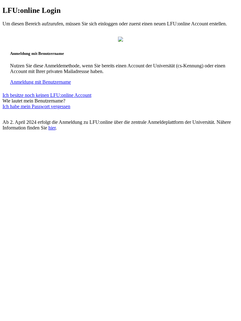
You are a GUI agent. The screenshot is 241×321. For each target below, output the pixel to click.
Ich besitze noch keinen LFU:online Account (47, 95)
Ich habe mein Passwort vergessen (36, 106)
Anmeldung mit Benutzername (40, 82)
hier (52, 127)
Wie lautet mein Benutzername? (34, 100)
